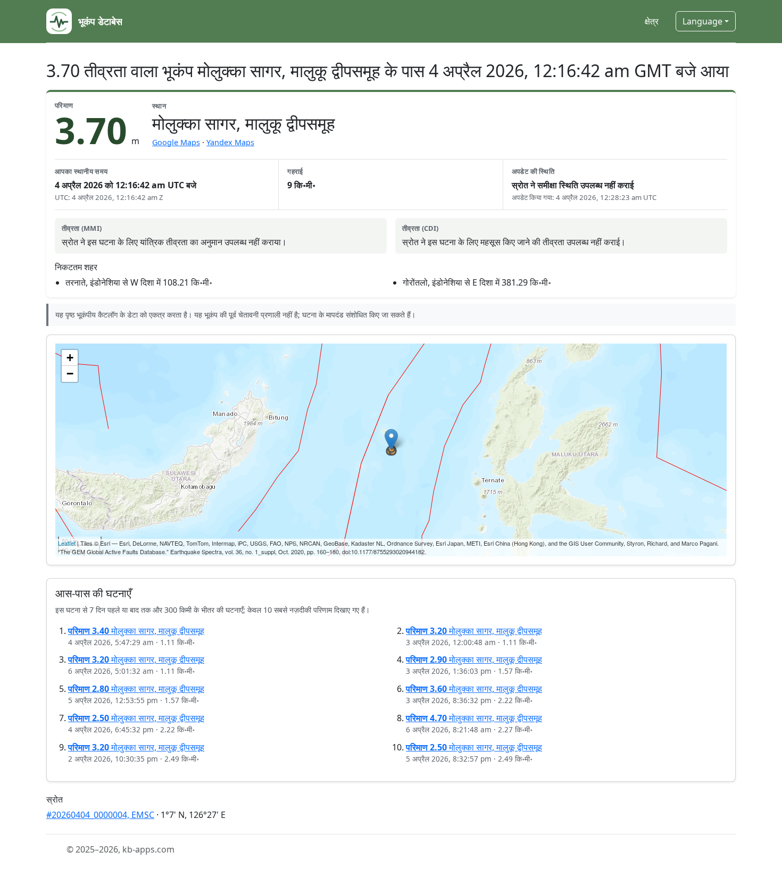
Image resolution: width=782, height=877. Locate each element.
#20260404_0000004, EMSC (100, 815)
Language (702, 21)
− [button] (69, 373)
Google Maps (176, 142)
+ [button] (69, 357)
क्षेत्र (652, 21)
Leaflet (67, 543)
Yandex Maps (230, 142)
